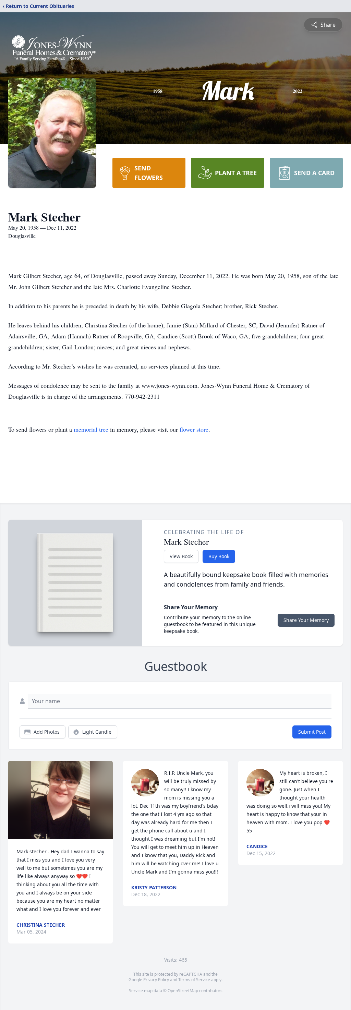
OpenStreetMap (183, 991)
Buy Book (218, 556)
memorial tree (91, 429)
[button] (60, 800)
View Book (181, 556)
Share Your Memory (306, 620)
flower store (194, 429)
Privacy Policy (156, 980)
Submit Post (312, 732)
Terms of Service (194, 980)
